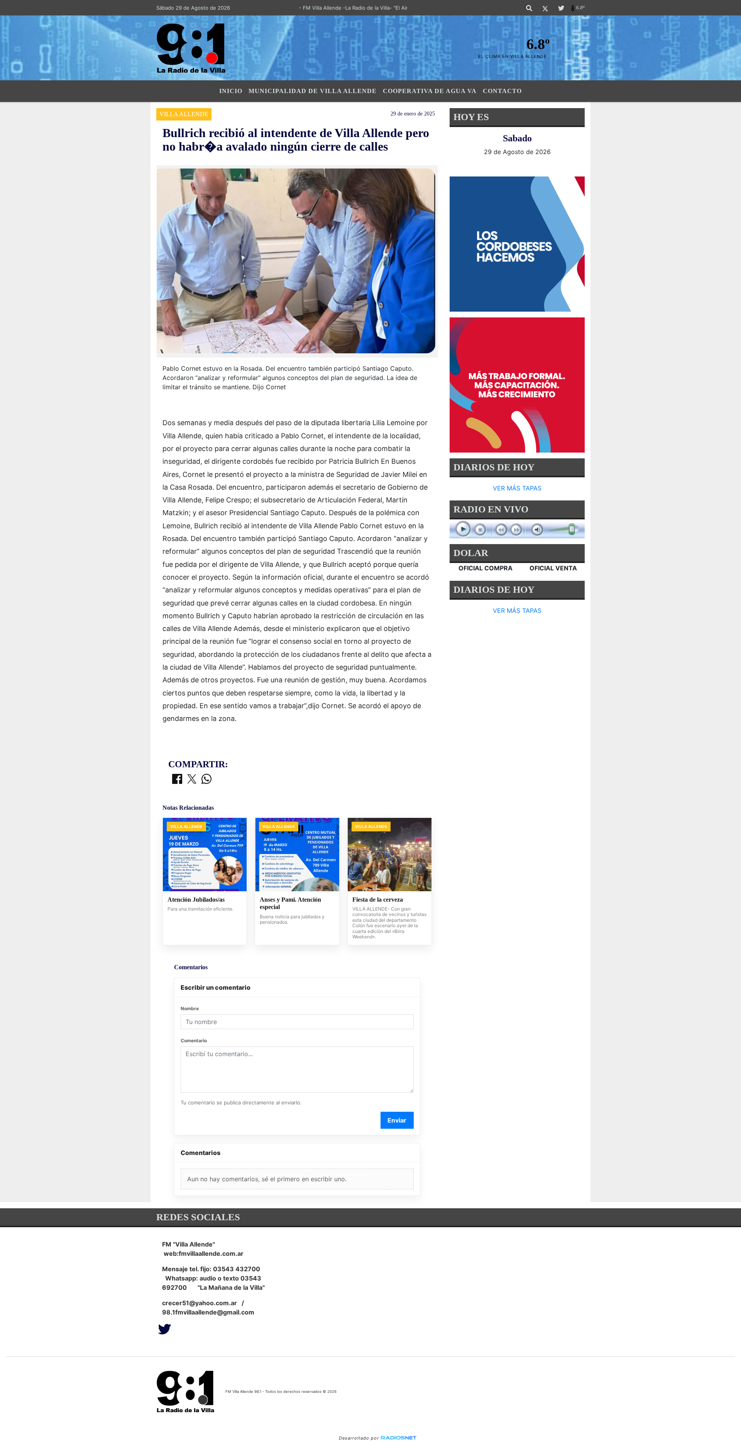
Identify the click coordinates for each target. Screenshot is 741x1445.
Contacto (502, 91)
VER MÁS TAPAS (517, 488)
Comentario (194, 1040)
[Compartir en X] (192, 779)
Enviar (396, 1120)
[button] (529, 8)
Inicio (230, 91)
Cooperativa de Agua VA (430, 91)
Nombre (190, 1008)
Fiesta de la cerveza (377, 899)
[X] (545, 8)
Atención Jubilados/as (196, 899)
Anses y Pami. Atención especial (290, 903)
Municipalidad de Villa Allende (313, 91)
